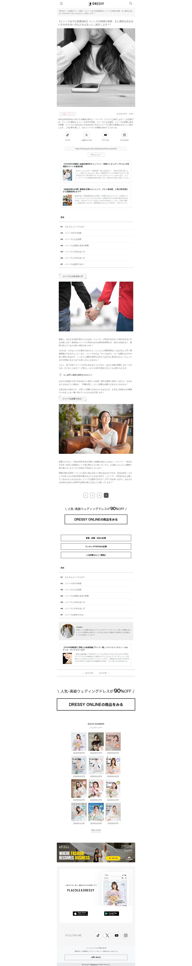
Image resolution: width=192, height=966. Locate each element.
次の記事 (104, 673)
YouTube (105, 140)
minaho (79, 627)
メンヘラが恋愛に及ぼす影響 (77, 245)
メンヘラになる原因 (73, 239)
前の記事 (88, 673)
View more (96, 830)
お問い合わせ (96, 957)
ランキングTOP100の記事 (96, 546)
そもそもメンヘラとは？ (75, 227)
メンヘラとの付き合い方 (75, 258)
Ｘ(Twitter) (86, 140)
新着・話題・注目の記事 (96, 538)
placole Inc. (94, 964)
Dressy (96, 4)
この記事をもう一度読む (96, 555)
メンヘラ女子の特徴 (73, 233)
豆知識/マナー (72, 11)
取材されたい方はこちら (110, 951)
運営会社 (77, 951)
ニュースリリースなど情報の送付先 (96, 948)
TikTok (67, 140)
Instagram (124, 140)
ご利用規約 (84, 951)
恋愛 (80, 11)
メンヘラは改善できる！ (75, 264)
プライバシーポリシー (95, 951)
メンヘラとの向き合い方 (75, 252)
